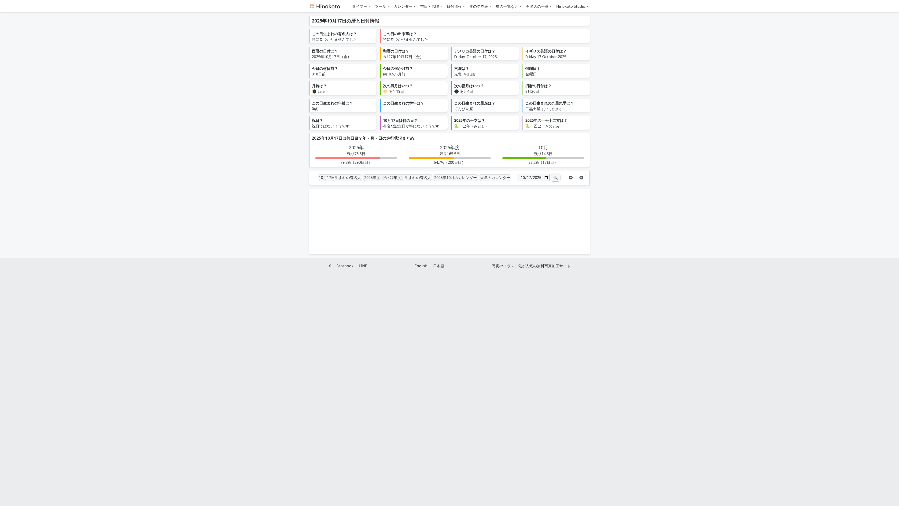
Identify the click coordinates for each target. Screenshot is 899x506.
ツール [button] (380, 6)
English (421, 265)
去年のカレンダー (495, 177)
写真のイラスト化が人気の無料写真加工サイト (531, 265)
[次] (581, 177)
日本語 (438, 265)
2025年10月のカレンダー (455, 177)
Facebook (345, 265)
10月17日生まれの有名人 (340, 177)
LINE (363, 265)
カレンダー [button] (403, 6)
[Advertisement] (449, 221)
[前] (570, 177)
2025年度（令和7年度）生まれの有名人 (397, 177)
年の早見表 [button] (478, 6)
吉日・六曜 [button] (429, 6)
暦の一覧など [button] (507, 6)
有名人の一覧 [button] (537, 6)
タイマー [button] (359, 6)
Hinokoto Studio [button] (570, 6)
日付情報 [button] (454, 6)
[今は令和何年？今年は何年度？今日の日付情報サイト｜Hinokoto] (324, 6)
